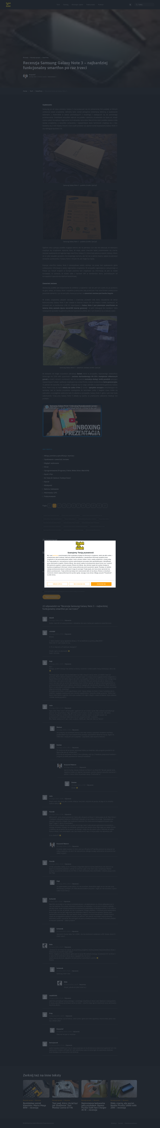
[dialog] (80, 564)
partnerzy (55, 555)
